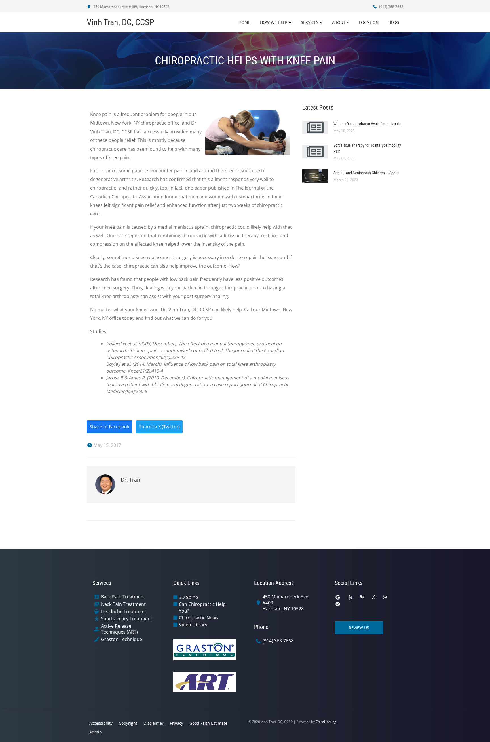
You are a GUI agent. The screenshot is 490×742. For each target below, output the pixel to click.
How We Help (273, 22)
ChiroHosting (326, 721)
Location (369, 22)
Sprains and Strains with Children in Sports (366, 173)
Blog (393, 22)
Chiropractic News (198, 618)
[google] (338, 597)
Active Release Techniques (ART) (119, 629)
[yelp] (350, 597)
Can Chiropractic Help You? (202, 607)
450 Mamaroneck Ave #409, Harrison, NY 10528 (131, 6)
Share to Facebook (109, 427)
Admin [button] (95, 732)
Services (309, 22)
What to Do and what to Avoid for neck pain (367, 123)
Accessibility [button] (101, 723)
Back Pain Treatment (123, 597)
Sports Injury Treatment (126, 619)
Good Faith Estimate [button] (208, 723)
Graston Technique (121, 639)
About (338, 22)
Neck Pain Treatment (123, 604)
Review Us (359, 627)
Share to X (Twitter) (159, 427)
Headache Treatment (123, 612)
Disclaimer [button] (153, 723)
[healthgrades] (362, 597)
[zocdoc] (373, 597)
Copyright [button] (128, 723)
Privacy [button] (176, 723)
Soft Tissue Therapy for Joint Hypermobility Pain (367, 148)
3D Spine (188, 597)
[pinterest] (338, 604)
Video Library (193, 624)
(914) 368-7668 (390, 6)
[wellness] (385, 597)
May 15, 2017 (106, 445)
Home (244, 22)
